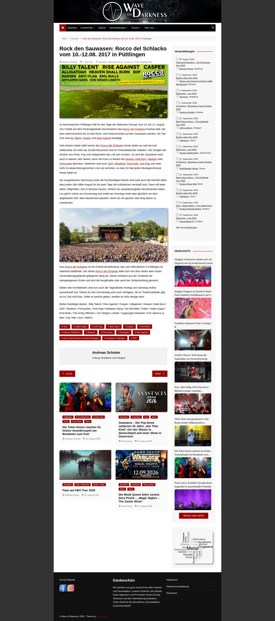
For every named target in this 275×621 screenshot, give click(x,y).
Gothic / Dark (98, 485)
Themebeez (102, 616)
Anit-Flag (145, 163)
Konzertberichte (82, 417)
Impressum (172, 580)
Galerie (102, 28)
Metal (122, 489)
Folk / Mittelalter (82, 485)
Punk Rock (76, 421)
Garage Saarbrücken (189, 153)
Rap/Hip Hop (146, 62)
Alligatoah (120, 163)
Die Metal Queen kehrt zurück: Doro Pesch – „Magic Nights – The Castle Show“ (139, 498)
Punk (136, 62)
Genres (135, 28)
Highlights (68, 417)
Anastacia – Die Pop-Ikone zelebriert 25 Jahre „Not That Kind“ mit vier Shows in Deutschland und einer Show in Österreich (140, 429)
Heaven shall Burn (135, 159)
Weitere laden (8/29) (193, 515)
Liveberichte (86, 28)
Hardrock (135, 485)
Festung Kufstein (187, 112)
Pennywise (65, 163)
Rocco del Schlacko (134, 129)
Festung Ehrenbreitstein (190, 209)
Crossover (128, 62)
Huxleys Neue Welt (188, 184)
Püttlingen (124, 332)
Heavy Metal (149, 485)
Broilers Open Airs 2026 (187, 78)
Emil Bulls (132, 163)
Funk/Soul (136, 417)
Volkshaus (184, 140)
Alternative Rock (115, 62)
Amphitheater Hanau (188, 168)
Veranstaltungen (117, 28)
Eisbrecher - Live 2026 (186, 94)
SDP (110, 163)
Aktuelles (72, 28)
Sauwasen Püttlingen (115, 338)
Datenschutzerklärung (177, 586)
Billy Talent (114, 326)
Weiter (158, 373)
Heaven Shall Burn (71, 332)
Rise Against (104, 138)
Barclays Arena (186, 69)
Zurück (69, 373)
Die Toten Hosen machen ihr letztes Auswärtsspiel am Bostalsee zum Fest (81, 431)
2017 (65, 326)
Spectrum (183, 97)
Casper (87, 138)
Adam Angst (81, 326)
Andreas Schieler (70, 62)
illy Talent (76, 138)
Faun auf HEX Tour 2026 (78, 490)
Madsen (152, 159)
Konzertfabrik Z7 (187, 221)
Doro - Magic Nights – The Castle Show (194, 206)
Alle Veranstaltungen (186, 227)
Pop (146, 417)
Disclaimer (171, 593)
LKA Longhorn (185, 128)
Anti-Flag (98, 326)
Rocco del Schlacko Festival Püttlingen (81, 338)
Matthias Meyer (72, 495)
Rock (88, 421)
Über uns (149, 28)
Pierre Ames (126, 441)
